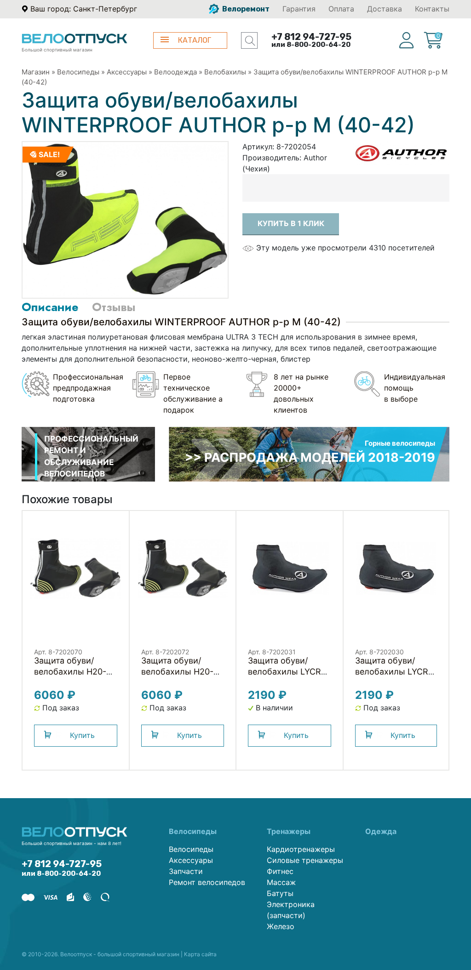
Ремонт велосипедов (207, 882)
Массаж (281, 882)
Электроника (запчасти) (291, 910)
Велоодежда (175, 72)
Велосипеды (78, 72)
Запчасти (186, 871)
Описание (50, 307)
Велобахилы (225, 72)
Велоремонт (245, 9)
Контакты (432, 8)
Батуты (280, 893)
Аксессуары (127, 72)
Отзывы (113, 307)
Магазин (36, 72)
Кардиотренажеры (301, 849)
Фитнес (280, 871)
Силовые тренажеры (305, 860)
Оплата (341, 8)
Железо (280, 926)
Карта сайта (200, 954)
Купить (82, 735)
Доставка (384, 8)
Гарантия (299, 8)
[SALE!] (125, 219)
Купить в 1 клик (291, 223)
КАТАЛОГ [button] (194, 40)
